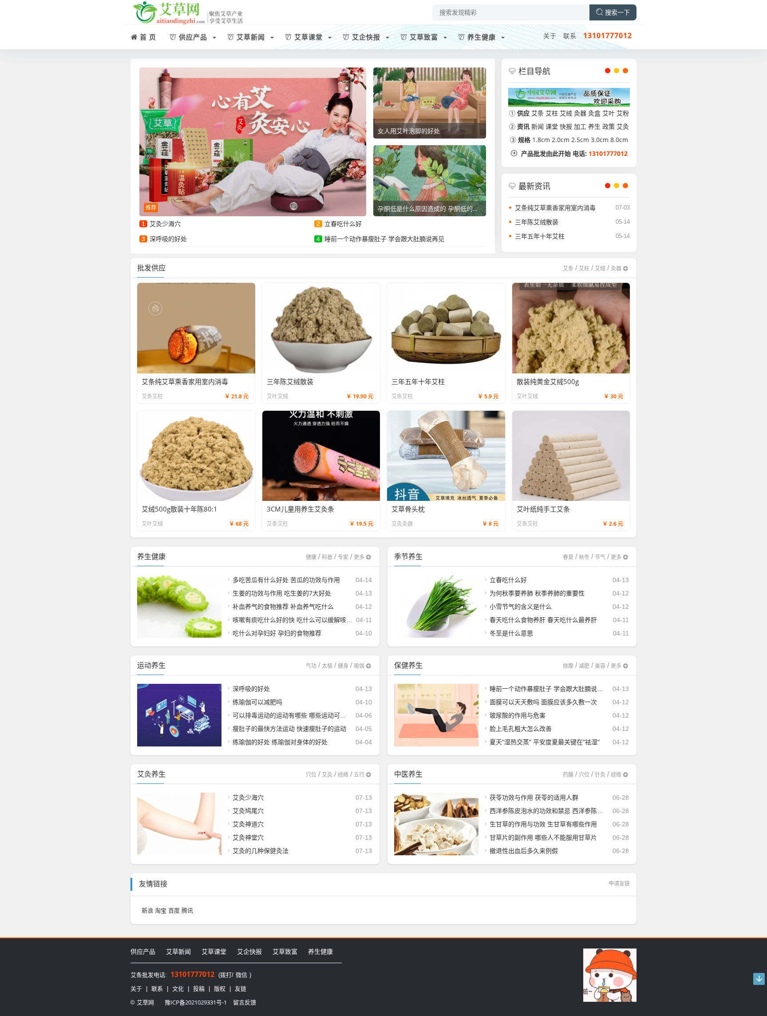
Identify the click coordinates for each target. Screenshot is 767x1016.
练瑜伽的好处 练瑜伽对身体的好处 (280, 742)
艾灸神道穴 (248, 824)
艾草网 (145, 1002)
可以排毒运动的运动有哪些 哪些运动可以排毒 (296, 715)
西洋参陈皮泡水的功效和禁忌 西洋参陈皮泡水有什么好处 (568, 810)
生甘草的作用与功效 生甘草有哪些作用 (543, 824)
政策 (608, 126)
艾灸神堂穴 (248, 837)
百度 (174, 910)
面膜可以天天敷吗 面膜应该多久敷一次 (543, 702)
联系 (570, 36)
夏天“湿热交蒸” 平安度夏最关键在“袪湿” (545, 742)
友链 (240, 988)
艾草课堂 (214, 951)
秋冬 (584, 557)
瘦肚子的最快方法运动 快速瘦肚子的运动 (289, 728)
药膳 (568, 774)
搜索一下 (617, 12)
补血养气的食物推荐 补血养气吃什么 (283, 606)
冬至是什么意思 (511, 633)
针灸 (600, 774)
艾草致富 (285, 951)
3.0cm (600, 139)
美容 (600, 666)
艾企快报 (249, 951)
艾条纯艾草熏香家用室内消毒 (555, 207)
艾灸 (623, 126)
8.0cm (619, 139)
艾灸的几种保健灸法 (261, 850)
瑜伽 (359, 666)
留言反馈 (244, 1002)
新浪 (147, 910)
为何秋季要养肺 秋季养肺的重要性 (537, 593)
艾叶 (608, 113)
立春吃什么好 (343, 223)
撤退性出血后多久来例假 (524, 850)
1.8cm (541, 139)
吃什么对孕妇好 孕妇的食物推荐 (277, 633)
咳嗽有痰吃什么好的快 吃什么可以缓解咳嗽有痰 (299, 619)
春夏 (568, 557)
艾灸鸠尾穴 (248, 810)
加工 (580, 126)
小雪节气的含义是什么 (521, 606)
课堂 (552, 126)
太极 (327, 666)
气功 (311, 666)
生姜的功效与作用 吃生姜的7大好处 (282, 593)
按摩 (568, 666)
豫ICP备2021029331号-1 (196, 1002)
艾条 (537, 113)
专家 (343, 557)
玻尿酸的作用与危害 (518, 715)
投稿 (199, 988)
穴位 (311, 774)
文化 (178, 988)
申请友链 (619, 883)
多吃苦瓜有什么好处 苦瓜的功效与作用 (286, 579)
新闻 (537, 126)
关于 (550, 36)
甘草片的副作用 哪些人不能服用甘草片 (543, 837)
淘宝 (160, 910)
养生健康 (320, 951)
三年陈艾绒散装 (536, 222)
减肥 (584, 666)
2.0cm (560, 139)
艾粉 (623, 113)
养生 (594, 126)
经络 (343, 774)
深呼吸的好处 (168, 238)
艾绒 (566, 113)
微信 (241, 975)
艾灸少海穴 (165, 223)
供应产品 (142, 951)
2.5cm (580, 139)
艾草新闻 (178, 951)
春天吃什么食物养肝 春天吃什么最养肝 (543, 619)
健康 (311, 557)
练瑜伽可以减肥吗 (257, 702)
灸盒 (594, 113)
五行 (359, 774)
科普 (327, 557)
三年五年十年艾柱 (540, 236)
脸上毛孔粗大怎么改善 (521, 728)
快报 (566, 126)
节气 (600, 557)
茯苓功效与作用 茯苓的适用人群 (534, 797)
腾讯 (187, 910)
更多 (359, 557)
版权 (219, 988)
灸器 (580, 113)
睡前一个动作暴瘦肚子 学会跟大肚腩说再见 (384, 238)
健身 (343, 666)
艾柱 (552, 113)
